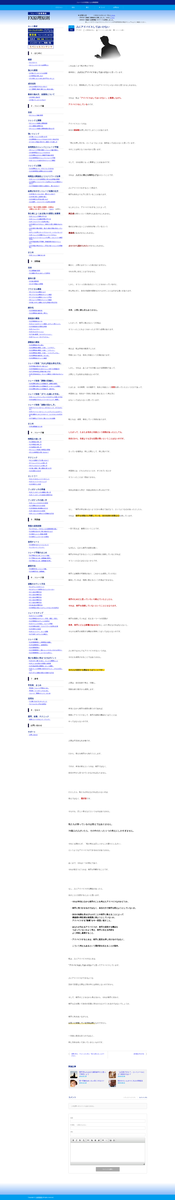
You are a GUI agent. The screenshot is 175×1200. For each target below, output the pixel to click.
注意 (106, 30)
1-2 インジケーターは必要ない (39, 65)
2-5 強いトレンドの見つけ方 (38, 136)
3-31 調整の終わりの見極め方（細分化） (42, 389)
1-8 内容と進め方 (34, 97)
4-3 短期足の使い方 (35, 447)
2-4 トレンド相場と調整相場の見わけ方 (41, 128)
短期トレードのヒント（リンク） (39, 719)
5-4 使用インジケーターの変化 (39, 537)
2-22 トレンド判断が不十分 (38, 216)
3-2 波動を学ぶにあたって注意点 (39, 273)
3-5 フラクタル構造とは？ (37, 292)
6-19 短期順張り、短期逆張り (38, 645)
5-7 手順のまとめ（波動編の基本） (40, 558)
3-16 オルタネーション (36, 332)
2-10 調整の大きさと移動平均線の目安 (41, 155)
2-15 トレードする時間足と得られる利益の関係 (44, 179)
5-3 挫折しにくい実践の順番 (38, 534)
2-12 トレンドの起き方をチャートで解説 (42, 160)
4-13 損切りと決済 (35, 484)
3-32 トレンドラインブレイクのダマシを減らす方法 (45, 397)
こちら (112, 15)
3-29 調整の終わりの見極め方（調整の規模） (43, 383)
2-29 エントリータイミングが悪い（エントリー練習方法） (45, 238)
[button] (73, 1140)
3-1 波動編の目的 (34, 270)
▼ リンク (102, 7)
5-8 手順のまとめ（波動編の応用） (40, 561)
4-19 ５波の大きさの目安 (37, 511)
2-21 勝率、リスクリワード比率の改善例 (42, 202)
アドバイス (101, 30)
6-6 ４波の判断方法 (35, 600)
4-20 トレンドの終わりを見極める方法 (41, 513)
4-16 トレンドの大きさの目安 (38, 503)
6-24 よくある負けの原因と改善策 (40, 663)
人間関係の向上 (89, 30)
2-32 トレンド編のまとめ (37, 255)
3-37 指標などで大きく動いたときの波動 (42, 418)
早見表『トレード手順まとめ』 (39, 688)
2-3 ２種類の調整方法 (36, 126)
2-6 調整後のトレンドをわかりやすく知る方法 (44, 139)
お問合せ (116, 7)
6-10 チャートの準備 (35, 616)
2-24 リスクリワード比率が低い (39, 221)
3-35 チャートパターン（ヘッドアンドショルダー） (45, 412)
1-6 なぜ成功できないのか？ (38, 86)
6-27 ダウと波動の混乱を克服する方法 (41, 673)
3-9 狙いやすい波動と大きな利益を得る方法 (43, 302)
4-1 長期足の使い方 (35, 442)
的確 (110, 30)
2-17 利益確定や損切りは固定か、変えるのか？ (44, 186)
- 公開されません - (78, 1125)
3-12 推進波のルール (35, 321)
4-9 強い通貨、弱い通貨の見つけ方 (40, 468)
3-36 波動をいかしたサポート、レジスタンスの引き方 (45, 415)
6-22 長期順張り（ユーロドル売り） (40, 653)
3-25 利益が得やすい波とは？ (38, 366)
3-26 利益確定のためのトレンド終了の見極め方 (44, 369)
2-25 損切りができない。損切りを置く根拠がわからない (45, 225)
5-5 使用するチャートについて (39, 545)
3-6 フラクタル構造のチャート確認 (40, 294)
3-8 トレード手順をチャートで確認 (40, 300)
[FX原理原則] (39, 21)
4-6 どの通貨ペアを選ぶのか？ (39, 460)
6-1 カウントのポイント (36, 587)
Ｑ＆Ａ (51, 209)
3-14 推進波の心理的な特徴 (38, 326)
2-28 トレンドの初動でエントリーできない (43, 235)
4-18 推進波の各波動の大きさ (38, 508)
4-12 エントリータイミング (38, 481)
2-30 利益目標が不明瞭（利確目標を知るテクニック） (45, 242)
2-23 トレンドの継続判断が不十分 (40, 219)
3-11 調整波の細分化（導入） (38, 313)
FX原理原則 (39, 1197)
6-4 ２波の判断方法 (35, 594)
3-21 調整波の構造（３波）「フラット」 (42, 350)
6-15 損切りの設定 (35, 629)
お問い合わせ (33, 735)
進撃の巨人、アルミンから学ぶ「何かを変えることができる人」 (87, 1054)
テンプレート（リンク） (37, 547)
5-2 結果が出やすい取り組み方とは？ (41, 531)
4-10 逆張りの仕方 (35, 471)
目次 (73, 7)
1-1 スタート (33, 62)
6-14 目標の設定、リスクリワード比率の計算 (43, 626)
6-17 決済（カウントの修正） (38, 634)
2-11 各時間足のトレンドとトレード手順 (42, 158)
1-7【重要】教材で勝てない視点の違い (41, 89)
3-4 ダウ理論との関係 (36, 284)
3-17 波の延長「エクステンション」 (40, 334)
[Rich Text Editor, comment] (107, 1152)
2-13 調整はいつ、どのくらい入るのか (41, 168)
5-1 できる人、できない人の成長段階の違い (43, 529)
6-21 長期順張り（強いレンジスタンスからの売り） (45, 650)
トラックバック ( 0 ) (129, 1097)
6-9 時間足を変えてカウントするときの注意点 (44, 608)
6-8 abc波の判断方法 (35, 605)
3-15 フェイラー (34, 329)
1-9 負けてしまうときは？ (37, 100)
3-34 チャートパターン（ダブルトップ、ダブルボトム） (45, 408)
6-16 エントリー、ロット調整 (38, 631)
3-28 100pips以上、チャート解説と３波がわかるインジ (46, 374)
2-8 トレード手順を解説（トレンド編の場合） (44, 150)
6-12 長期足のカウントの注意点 (39, 621)
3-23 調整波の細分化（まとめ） (39, 355)
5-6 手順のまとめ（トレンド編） (39, 555)
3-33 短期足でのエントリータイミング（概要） (44, 399)
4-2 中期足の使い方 (35, 444)
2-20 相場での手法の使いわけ (38, 199)
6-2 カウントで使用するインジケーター (41, 589)
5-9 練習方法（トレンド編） (38, 569)
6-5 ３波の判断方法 (35, 597)
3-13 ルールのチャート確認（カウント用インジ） (45, 324)
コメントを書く (120, 30)
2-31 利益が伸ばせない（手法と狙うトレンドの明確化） (45, 246)
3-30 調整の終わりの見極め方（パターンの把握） (45, 386)
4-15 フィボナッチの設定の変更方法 (40, 495)
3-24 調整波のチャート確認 (38, 358)
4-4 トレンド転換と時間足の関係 (39, 450)
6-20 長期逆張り (34, 647)
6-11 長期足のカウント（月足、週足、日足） (43, 618)
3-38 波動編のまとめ (35, 426)
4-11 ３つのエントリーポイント (39, 479)
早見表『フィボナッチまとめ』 (39, 691)
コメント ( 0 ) (143, 1097)
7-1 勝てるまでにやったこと (38, 701)
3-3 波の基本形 (34, 281)
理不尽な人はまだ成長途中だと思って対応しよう (92, 1073)
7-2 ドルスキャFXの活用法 (37, 704)
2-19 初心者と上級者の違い (38, 196)
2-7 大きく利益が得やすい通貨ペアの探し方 (43, 142)
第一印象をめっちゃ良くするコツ (91, 1081)
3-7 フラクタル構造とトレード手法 (40, 297)
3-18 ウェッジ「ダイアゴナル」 (39, 337)
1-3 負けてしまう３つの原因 (38, 73)
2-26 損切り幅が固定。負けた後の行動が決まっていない (45, 229)
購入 (87, 7)
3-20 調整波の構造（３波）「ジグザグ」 (42, 348)
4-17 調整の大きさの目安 (37, 505)
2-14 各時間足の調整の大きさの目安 (40, 171)
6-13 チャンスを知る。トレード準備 (40, 624)
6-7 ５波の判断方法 (35, 602)
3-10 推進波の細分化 (35, 310)
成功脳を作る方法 (139, 1054)
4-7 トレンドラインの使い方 (38, 463)
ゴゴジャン (58, 7)
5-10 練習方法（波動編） (37, 571)
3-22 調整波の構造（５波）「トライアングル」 (44, 353)
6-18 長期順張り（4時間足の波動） (40, 642)
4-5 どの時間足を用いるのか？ (39, 452)
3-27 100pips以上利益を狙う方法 (39, 371)
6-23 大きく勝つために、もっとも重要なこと (43, 661)
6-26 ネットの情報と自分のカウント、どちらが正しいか (45, 669)
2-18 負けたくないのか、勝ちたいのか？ (42, 194)
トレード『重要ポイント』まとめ (39, 693)
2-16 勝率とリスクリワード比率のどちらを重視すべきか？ (45, 182)
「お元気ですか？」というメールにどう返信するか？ (131, 1073)
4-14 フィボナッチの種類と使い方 (40, 492)
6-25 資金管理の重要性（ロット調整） (41, 666)
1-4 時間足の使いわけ (36, 76)
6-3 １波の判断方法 (35, 592)
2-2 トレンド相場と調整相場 (38, 123)
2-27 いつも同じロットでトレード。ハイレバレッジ (45, 232)
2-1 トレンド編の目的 (36, 115)
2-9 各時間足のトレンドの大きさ (39, 152)
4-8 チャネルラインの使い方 (38, 465)
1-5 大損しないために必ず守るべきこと (41, 78)
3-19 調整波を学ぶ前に (36, 345)
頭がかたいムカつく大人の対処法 (130, 1081)
